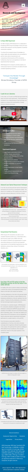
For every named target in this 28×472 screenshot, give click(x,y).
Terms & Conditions (14, 432)
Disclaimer (22, 436)
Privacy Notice (18, 439)
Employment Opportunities (10, 436)
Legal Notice (9, 439)
